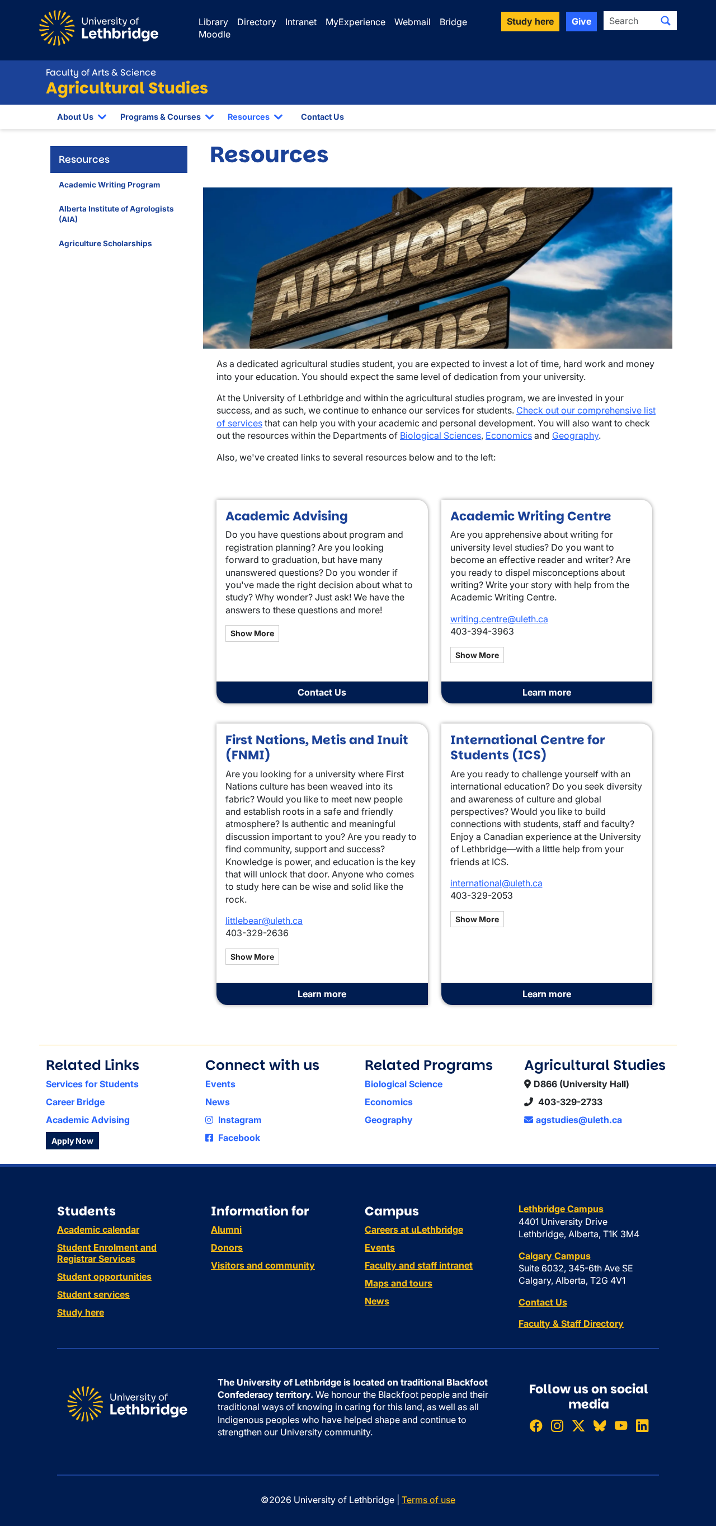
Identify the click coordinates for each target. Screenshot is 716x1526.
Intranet (301, 21)
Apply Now (72, 1140)
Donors (227, 1247)
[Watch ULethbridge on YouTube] (621, 1425)
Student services (93, 1294)
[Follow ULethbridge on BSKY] (600, 1425)
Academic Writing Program (109, 184)
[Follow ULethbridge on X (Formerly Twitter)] (578, 1425)
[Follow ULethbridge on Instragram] (557, 1425)
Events (220, 1084)
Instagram (239, 1119)
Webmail (412, 21)
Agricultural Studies (127, 88)
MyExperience (355, 21)
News (217, 1101)
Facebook (238, 1137)
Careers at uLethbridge (414, 1229)
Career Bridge (75, 1101)
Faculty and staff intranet (419, 1265)
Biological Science (403, 1084)
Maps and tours (398, 1283)
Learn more (546, 692)
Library (213, 21)
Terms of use (428, 1499)
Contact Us (322, 116)
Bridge (453, 21)
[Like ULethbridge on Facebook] (536, 1425)
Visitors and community (263, 1265)
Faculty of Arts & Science (101, 72)
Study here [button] (530, 21)
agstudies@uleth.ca (579, 1119)
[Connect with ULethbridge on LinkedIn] (642, 1425)
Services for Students (92, 1084)
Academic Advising (88, 1119)
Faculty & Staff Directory (571, 1323)
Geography (575, 435)
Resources (249, 116)
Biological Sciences (440, 435)
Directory (256, 21)
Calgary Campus (555, 1255)
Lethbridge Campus (561, 1208)
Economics (509, 435)
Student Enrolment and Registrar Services (107, 1253)
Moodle (214, 34)
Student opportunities (104, 1276)
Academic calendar (98, 1229)
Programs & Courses (160, 116)
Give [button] (581, 21)
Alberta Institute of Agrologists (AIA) (116, 214)
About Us (75, 116)
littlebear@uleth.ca (264, 920)
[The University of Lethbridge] (127, 1402)
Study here (80, 1312)
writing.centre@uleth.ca (499, 619)
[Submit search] (665, 20)
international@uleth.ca (496, 883)
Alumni (226, 1229)
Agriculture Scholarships (105, 243)
